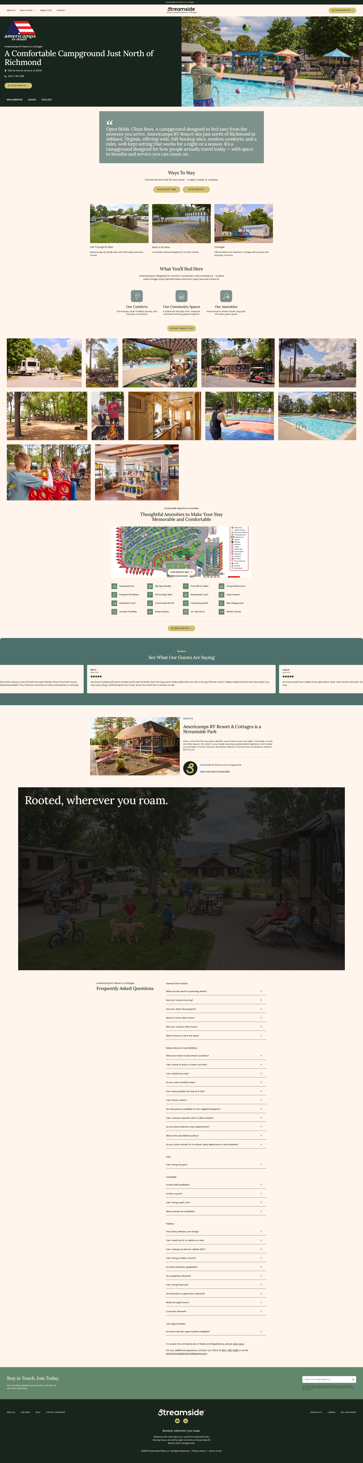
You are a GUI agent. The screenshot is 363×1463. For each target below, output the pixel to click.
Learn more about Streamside (215, 771)
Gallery (32, 99)
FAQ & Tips (47, 99)
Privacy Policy (199, 1451)
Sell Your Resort (348, 1412)
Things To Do (46, 10)
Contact (61, 10)
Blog (38, 1412)
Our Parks (25, 1412)
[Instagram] (185, 1420)
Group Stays (316, 1412)
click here (238, 1344)
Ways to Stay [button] (26, 10)
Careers (331, 1412)
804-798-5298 (230, 1350)
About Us (11, 10)
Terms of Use (215, 1451)
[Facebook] (177, 1420)
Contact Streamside (55, 1412)
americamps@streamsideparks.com (186, 1353)
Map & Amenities (15, 99)
